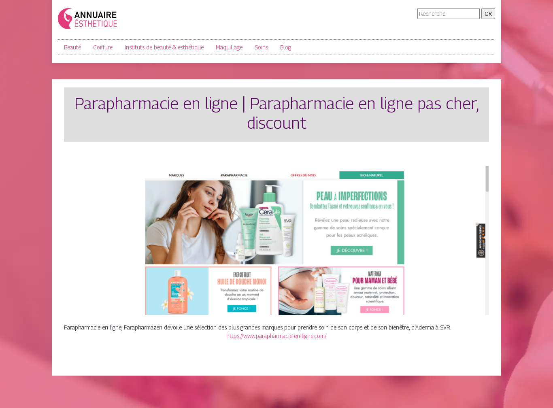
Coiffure (103, 47)
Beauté (72, 47)
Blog (285, 47)
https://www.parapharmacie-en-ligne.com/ (276, 335)
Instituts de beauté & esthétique (164, 47)
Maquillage (229, 47)
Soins (261, 47)
